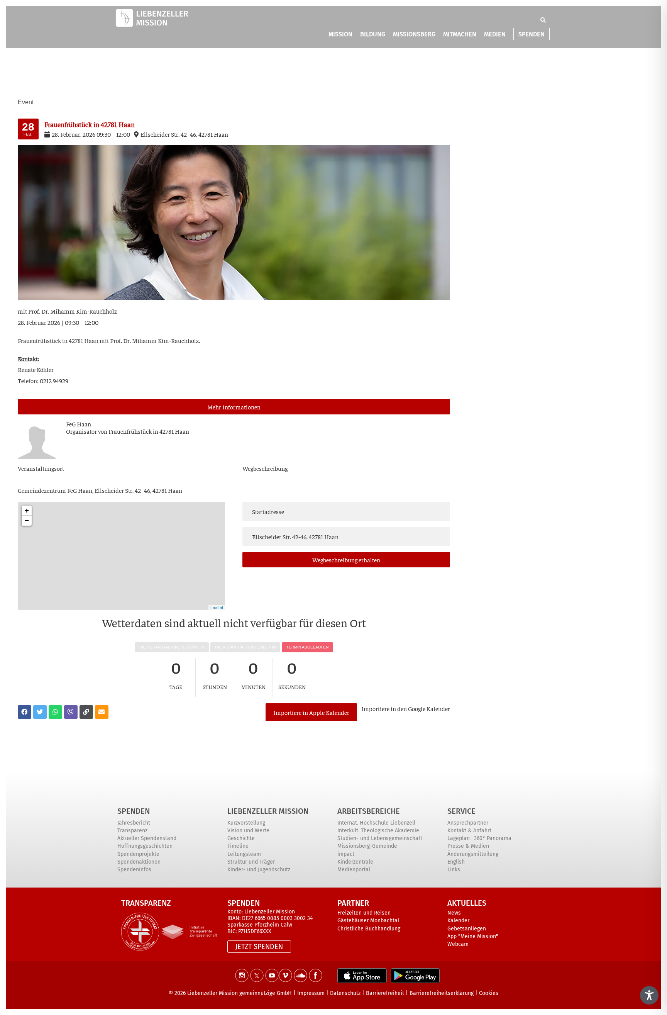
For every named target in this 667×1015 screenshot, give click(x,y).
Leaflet (216, 607)
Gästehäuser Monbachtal (368, 920)
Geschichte (241, 838)
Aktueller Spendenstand (146, 838)
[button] (543, 20)
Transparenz (132, 830)
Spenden (133, 811)
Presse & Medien (468, 846)
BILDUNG (372, 34)
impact (345, 854)
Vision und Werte (248, 830)
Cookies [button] (488, 993)
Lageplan (458, 838)
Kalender (458, 920)
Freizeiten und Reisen (364, 913)
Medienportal (353, 869)
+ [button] (27, 510)
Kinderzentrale (355, 862)
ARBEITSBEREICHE (368, 811)
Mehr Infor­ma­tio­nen (234, 407)
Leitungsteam (244, 854)
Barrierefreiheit (385, 993)
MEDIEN (495, 34)
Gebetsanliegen (466, 928)
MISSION (340, 34)
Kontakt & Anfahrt (469, 830)
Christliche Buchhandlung (368, 928)
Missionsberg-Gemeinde (367, 846)
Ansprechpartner (467, 823)
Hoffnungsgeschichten (145, 846)
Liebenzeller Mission (267, 811)
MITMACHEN (459, 34)
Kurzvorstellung (246, 823)
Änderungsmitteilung (472, 854)
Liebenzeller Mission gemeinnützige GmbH (239, 993)
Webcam (458, 944)
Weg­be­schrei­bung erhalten (346, 560)
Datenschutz (345, 993)
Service (461, 811)
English (456, 862)
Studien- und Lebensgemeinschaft (379, 838)
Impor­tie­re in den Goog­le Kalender (405, 708)
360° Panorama (492, 838)
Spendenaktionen (139, 862)
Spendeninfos (134, 869)
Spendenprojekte (138, 854)
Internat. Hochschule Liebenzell (376, 823)
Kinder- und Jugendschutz (258, 869)
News (454, 913)
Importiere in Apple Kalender (311, 712)
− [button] (27, 520)
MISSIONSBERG (414, 34)
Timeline (238, 846)
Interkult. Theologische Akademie (378, 830)
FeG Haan (78, 424)
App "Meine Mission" (472, 936)
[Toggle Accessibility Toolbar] (649, 995)
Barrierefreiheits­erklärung (442, 993)
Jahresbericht (133, 823)
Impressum (311, 993)
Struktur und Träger (251, 862)
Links (453, 869)
